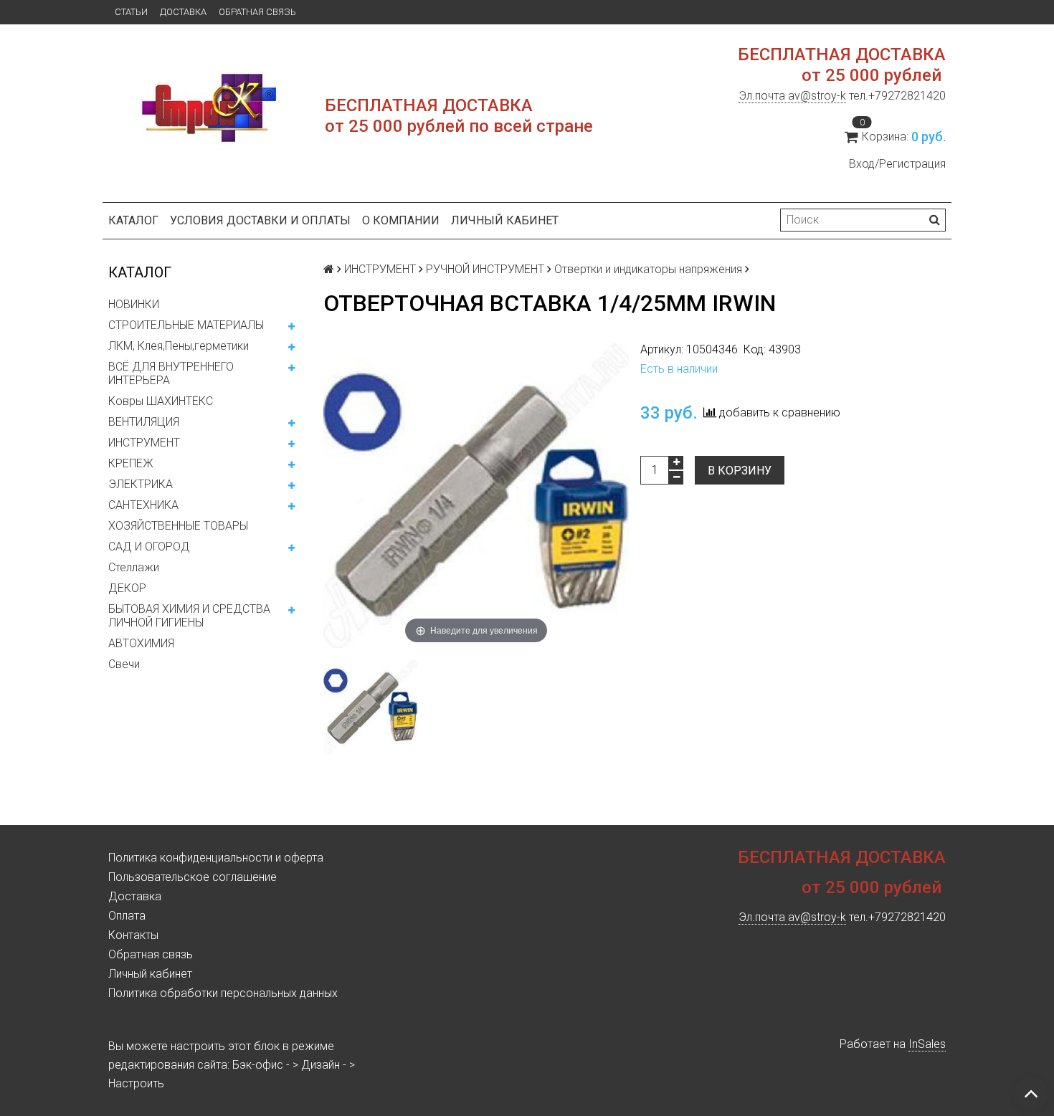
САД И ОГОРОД (149, 546)
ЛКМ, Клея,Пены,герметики (178, 346)
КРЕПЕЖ (130, 463)
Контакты (133, 935)
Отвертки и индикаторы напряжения (648, 269)
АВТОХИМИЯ (141, 643)
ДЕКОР (127, 588)
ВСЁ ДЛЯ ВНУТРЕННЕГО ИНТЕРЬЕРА (171, 373)
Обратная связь (257, 11)
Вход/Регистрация (897, 164)
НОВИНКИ (133, 304)
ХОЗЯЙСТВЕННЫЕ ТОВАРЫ (178, 526)
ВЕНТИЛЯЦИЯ (143, 422)
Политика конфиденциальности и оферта (215, 857)
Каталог (133, 220)
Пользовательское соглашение (192, 877)
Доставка (183, 11)
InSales (927, 1044)
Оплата (127, 915)
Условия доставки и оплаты (260, 220)
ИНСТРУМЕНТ (144, 442)
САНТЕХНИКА (143, 505)
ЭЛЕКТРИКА (140, 484)
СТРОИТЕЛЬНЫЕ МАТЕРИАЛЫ (186, 325)
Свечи (124, 664)
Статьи (131, 11)
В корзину (739, 470)
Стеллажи (133, 567)
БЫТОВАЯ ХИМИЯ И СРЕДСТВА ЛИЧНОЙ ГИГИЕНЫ (189, 615)
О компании (401, 220)
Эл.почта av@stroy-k (792, 95)
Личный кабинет (505, 220)
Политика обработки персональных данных (223, 993)
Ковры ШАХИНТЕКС (160, 401)
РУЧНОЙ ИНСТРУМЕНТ (485, 269)
